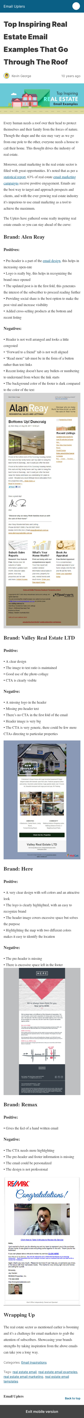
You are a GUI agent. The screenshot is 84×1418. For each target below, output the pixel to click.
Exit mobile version (42, 1411)
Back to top (72, 1398)
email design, (52, 260)
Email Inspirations (34, 1362)
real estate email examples (57, 1372)
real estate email (25, 1372)
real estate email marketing (23, 1376)
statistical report (15, 176)
